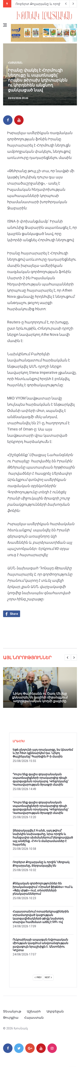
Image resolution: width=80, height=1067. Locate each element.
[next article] (66, 3)
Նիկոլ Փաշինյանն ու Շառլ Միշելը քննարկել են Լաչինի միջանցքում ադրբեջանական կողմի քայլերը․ (40, 697)
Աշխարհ (34, 1011)
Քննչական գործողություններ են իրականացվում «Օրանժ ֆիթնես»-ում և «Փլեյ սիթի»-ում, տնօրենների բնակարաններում (43, 888)
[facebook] (8, 120)
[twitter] (19, 1048)
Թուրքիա (10, 1017)
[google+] (30, 1048)
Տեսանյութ (12, 1011)
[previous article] (73, 3)
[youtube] (19, 120)
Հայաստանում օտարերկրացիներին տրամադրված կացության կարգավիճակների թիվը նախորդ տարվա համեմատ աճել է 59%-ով (41, 916)
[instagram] (52, 1048)
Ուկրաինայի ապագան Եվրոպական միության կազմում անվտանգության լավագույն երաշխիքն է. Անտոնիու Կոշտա (40, 944)
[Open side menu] (5, 25)
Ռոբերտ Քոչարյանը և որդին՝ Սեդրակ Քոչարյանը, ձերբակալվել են (41, 863)
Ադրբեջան (55, 1011)
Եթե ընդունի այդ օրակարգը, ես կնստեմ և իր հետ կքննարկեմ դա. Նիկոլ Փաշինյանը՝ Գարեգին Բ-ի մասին (43, 753)
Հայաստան (15, 62)
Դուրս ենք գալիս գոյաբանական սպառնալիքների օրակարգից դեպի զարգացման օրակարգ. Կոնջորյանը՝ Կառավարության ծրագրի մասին (41, 779)
